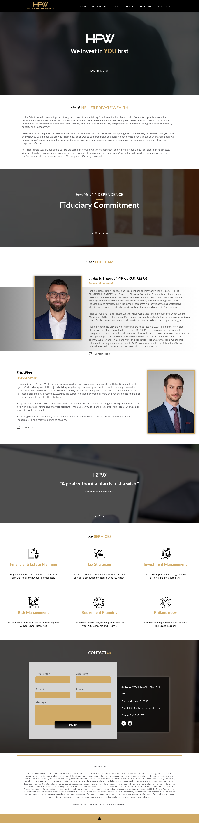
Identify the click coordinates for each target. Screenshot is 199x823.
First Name (42, 673)
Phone (80, 689)
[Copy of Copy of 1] (103, 516)
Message (41, 702)
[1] (95, 516)
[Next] (172, 501)
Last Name (82, 673)
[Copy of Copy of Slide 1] (99, 233)
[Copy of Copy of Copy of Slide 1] (103, 233)
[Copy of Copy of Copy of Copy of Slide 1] (107, 233)
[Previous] (26, 501)
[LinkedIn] (123, 723)
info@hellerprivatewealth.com (145, 708)
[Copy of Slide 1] (95, 233)
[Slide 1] (92, 233)
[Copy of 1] (99, 516)
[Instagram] (130, 723)
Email (39, 689)
